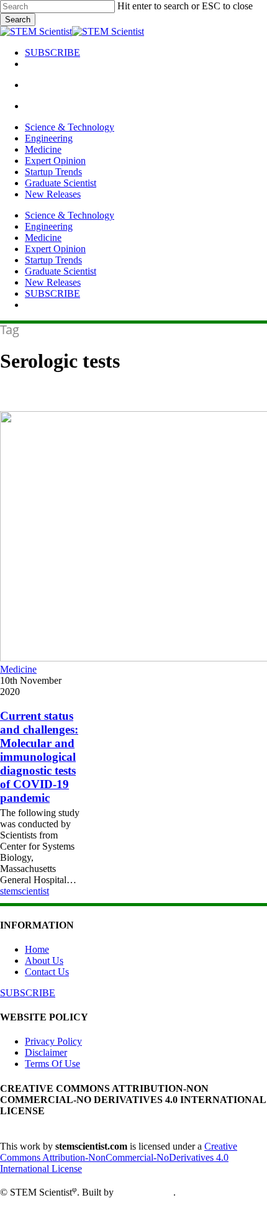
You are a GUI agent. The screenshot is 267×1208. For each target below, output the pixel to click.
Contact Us (47, 971)
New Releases (53, 282)
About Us (44, 960)
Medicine (43, 237)
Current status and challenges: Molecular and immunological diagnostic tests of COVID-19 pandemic (39, 756)
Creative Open (144, 1192)
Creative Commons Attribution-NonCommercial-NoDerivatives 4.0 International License (118, 1157)
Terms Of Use (52, 1063)
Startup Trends (53, 260)
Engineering (49, 226)
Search (17, 19)
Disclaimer (46, 1052)
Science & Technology (69, 215)
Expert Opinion (55, 248)
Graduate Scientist (60, 271)
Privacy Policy (53, 1041)
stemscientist (24, 891)
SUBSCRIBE (52, 293)
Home (37, 949)
